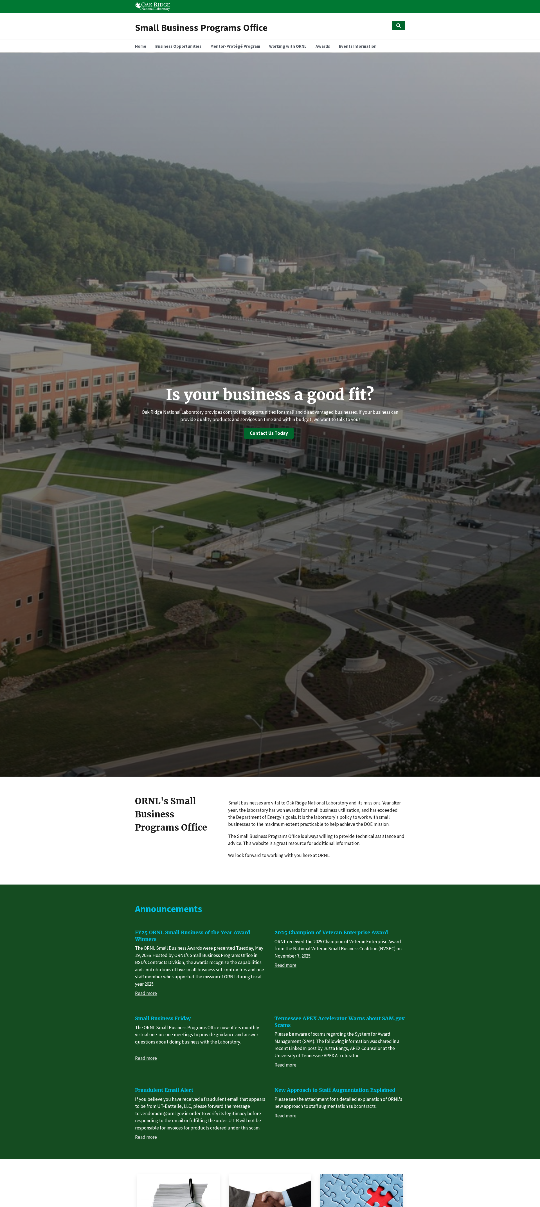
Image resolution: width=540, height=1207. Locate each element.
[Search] (398, 25)
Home (140, 46)
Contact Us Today (269, 433)
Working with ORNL (288, 46)
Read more (146, 993)
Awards (323, 46)
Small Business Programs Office (201, 27)
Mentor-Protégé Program (235, 46)
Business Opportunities (178, 46)
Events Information (358, 46)
